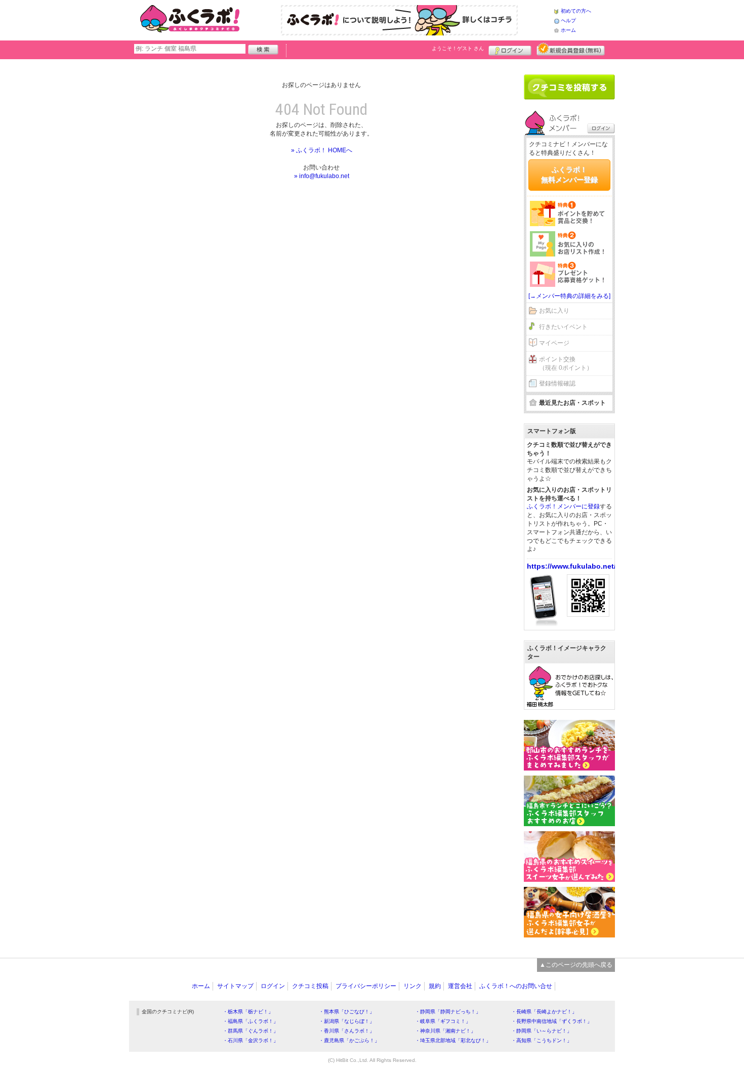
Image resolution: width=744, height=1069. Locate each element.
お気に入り (554, 310)
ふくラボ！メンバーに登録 (563, 506)
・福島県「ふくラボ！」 (250, 1021)
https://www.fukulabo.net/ (571, 566)
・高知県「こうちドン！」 (541, 1040)
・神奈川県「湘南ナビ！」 (445, 1031)
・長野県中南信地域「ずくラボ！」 (551, 1021)
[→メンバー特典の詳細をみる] (569, 296)
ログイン (509, 49)
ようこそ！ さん (458, 48)
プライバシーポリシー (366, 986)
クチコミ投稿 (310, 986)
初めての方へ (576, 11)
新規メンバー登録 (570, 49)
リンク (412, 986)
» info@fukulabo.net (321, 176)
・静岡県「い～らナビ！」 (541, 1031)
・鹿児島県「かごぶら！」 (349, 1040)
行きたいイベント (563, 326)
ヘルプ (568, 20)
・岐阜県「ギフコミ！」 (443, 1021)
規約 (435, 986)
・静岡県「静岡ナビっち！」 (448, 1011)
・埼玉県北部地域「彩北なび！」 (453, 1040)
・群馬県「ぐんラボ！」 (250, 1031)
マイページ (554, 343)
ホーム (568, 30)
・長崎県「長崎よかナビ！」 (544, 1011)
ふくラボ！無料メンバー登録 (569, 174)
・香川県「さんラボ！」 (347, 1031)
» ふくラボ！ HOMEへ (321, 150)
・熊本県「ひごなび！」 (347, 1011)
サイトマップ (235, 986)
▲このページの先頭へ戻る (576, 964)
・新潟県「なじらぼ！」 (347, 1021)
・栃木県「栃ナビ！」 (248, 1011)
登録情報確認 (557, 383)
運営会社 (460, 986)
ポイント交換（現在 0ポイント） (566, 363)
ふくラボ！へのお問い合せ (515, 986)
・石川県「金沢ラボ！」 (250, 1040)
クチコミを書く (569, 87)
